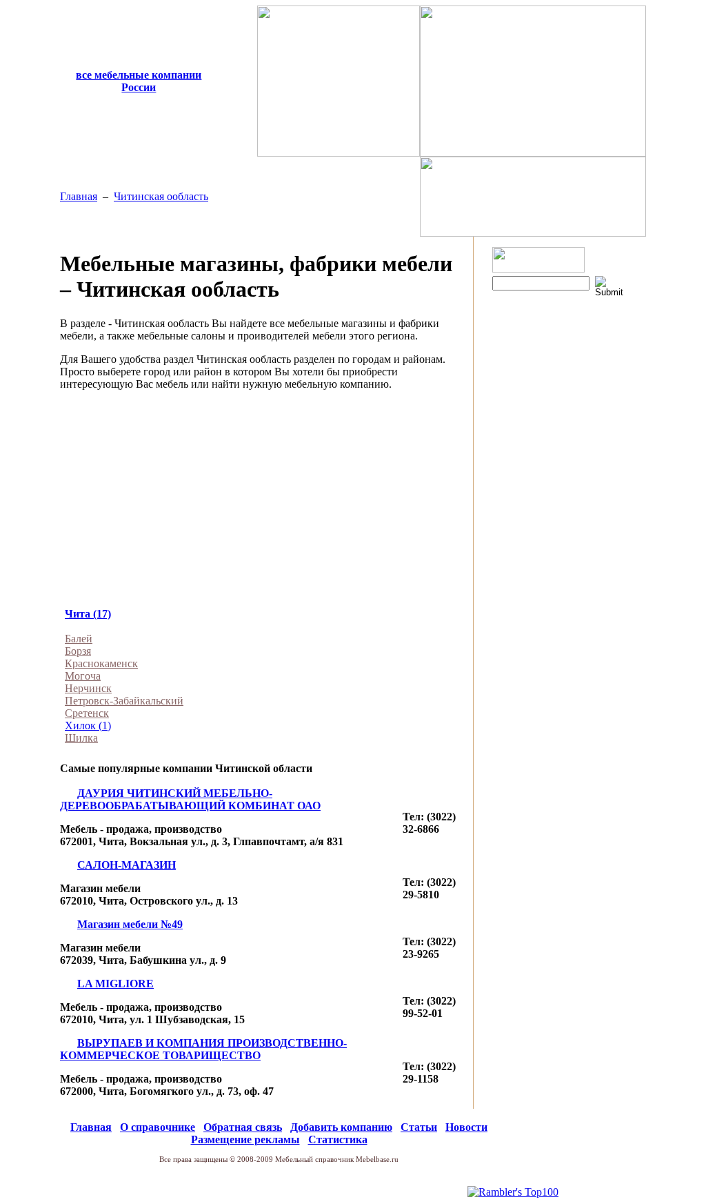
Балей (78, 638)
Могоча (83, 676)
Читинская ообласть (161, 196)
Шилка (81, 738)
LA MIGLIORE (115, 983)
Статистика (337, 1139)
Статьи (419, 1127)
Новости (466, 1127)
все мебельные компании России (138, 81)
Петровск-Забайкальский (124, 701)
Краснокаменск (101, 663)
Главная (78, 196)
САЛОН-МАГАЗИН (126, 865)
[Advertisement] (264, 498)
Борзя (78, 651)
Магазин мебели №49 (130, 924)
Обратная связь (242, 1127)
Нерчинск (88, 688)
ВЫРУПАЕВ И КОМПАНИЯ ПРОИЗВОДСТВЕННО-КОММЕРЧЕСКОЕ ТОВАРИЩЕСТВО (203, 1049)
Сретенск (87, 713)
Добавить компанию (341, 1127)
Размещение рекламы (245, 1139)
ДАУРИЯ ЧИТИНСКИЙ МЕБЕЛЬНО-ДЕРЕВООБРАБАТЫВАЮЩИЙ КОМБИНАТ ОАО (190, 799)
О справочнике (157, 1127)
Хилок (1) (88, 725)
